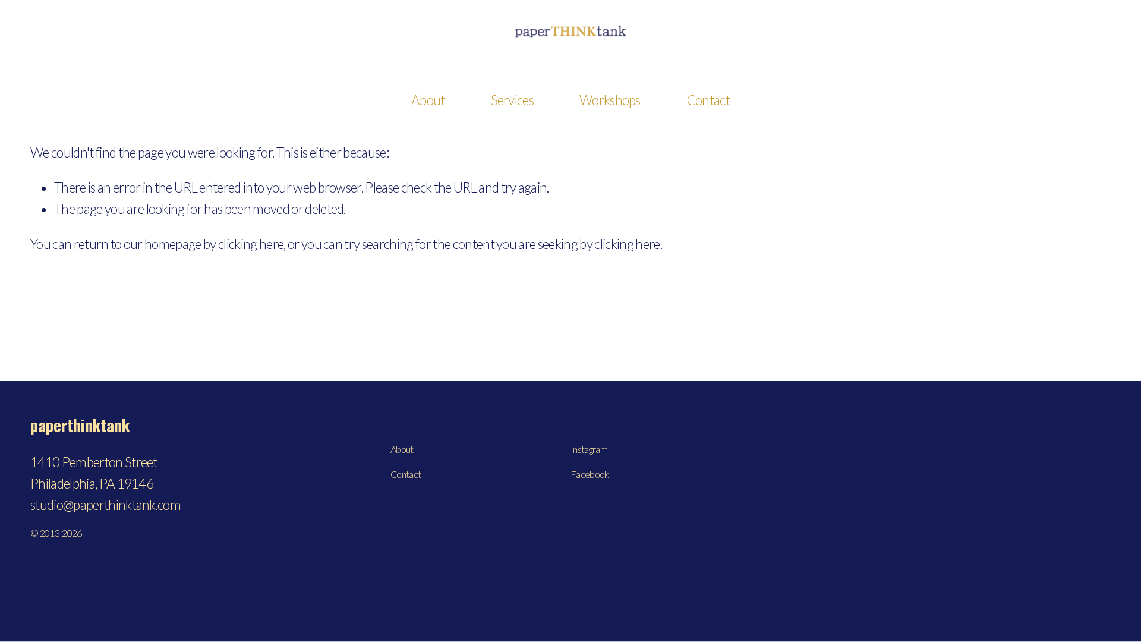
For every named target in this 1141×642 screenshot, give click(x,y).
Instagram (588, 449)
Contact (708, 100)
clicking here (250, 244)
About (402, 449)
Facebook (589, 474)
